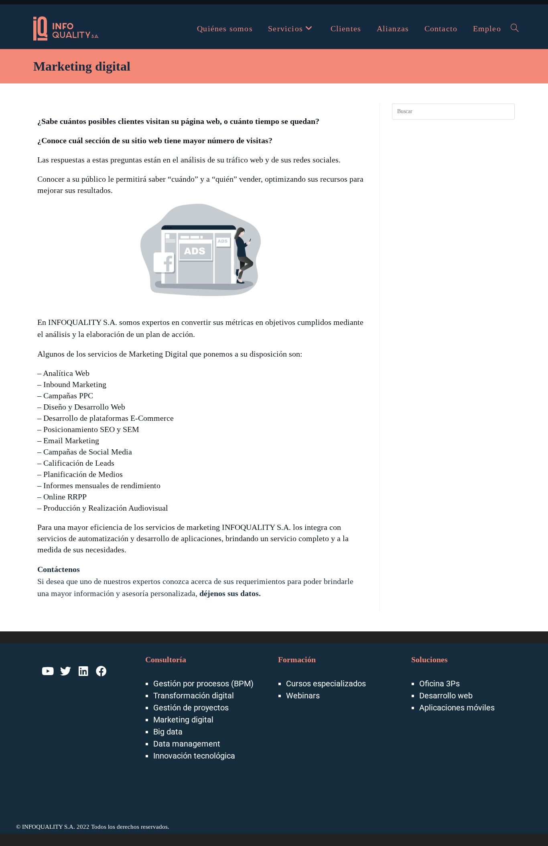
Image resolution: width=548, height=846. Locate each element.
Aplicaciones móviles (457, 707)
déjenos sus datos (229, 593)
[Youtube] (47, 671)
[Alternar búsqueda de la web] (515, 28)
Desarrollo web (446, 695)
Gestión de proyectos (191, 707)
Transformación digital (193, 695)
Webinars (303, 695)
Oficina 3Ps (439, 683)
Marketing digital (183, 719)
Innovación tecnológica (194, 756)
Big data (168, 731)
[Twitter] (65, 671)
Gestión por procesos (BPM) (203, 683)
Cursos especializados (326, 683)
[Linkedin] (83, 671)
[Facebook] (101, 671)
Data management (186, 744)
